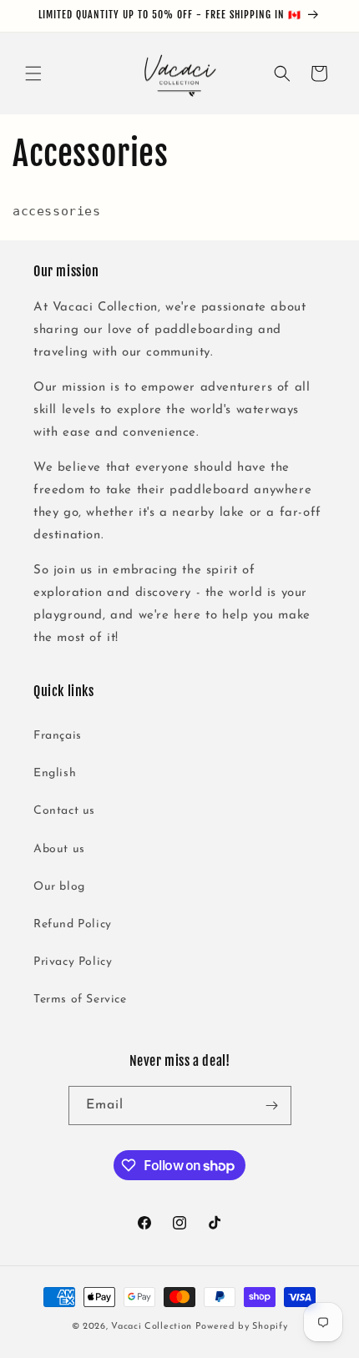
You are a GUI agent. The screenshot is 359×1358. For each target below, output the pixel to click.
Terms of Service (80, 999)
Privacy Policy (72, 962)
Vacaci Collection (151, 1326)
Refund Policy (72, 924)
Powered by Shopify (241, 1326)
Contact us (64, 811)
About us (59, 849)
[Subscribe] (272, 1105)
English (54, 773)
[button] (33, 73)
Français (57, 735)
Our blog (59, 887)
